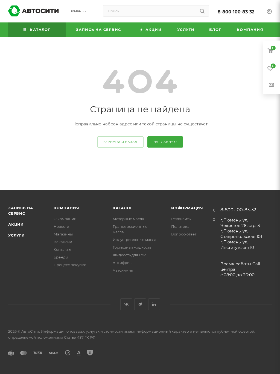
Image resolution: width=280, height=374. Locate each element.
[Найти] (202, 11)
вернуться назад (120, 142)
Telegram (140, 304)
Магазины (63, 234)
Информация (187, 208)
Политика (180, 226)
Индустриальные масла (134, 239)
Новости (61, 226)
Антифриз (122, 262)
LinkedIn (154, 304)
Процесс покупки (70, 265)
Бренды (61, 257)
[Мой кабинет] (269, 12)
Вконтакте (126, 304)
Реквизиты (181, 219)
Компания (66, 208)
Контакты (62, 249)
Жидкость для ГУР (129, 255)
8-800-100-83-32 (236, 12)
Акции (16, 224)
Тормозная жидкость (132, 247)
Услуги (16, 235)
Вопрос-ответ (183, 234)
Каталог (123, 208)
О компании (65, 219)
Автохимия (123, 270)
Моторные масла (128, 219)
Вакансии (63, 242)
